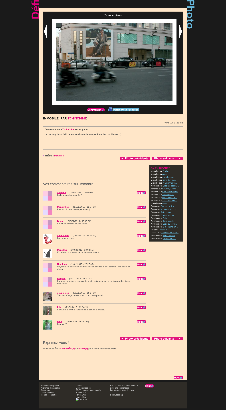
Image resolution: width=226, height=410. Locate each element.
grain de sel (63, 293)
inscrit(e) (83, 348)
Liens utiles (81, 397)
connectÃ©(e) (67, 348)
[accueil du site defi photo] (49, 4)
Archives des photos (50, 385)
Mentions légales (83, 388)
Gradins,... (167, 171)
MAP (59, 321)
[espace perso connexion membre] (172, 4)
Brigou (60, 221)
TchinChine (77, 118)
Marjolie (61, 278)
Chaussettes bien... (169, 233)
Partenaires (81, 395)
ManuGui (62, 250)
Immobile (59, 155)
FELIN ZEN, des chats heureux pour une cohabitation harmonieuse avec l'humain (124, 387)
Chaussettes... (169, 238)
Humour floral (169, 235)
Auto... (165, 174)
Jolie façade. (168, 177)
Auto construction (170, 192)
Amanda (61, 192)
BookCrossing (116, 395)
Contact (79, 385)
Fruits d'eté (164, 230)
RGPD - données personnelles (89, 390)
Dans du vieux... (170, 180)
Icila (59, 307)
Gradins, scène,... (171, 186)
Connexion (45, 390)
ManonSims (63, 207)
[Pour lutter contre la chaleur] (110, 4)
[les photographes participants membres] (143, 4)
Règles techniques (49, 395)
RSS (84, 399)
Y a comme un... (170, 183)
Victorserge (63, 235)
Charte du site (47, 392)
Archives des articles (50, 388)
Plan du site (81, 392)
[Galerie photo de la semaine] (75, 4)
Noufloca (62, 264)
